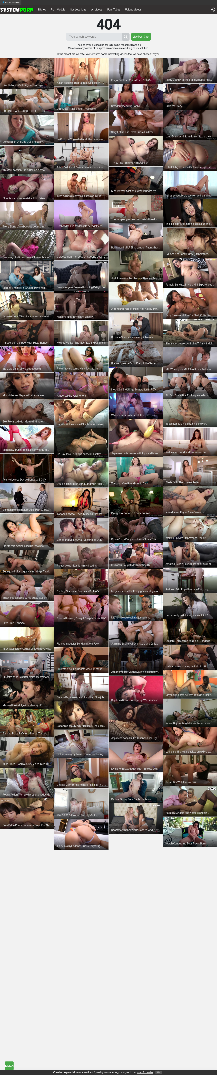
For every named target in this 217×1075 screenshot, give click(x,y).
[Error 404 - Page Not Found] (17, 9)
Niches (42, 9)
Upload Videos (133, 9)
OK (158, 1072)
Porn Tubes (113, 9)
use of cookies (145, 1072)
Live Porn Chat (141, 36)
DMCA (9, 1065)
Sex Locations (78, 9)
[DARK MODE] (213, 10)
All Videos (96, 9)
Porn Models (58, 9)
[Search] (126, 37)
